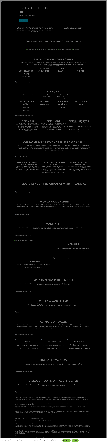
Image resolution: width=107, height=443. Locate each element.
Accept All (75, 440)
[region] (53, 440)
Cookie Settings (66, 440)
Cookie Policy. (53, 441)
